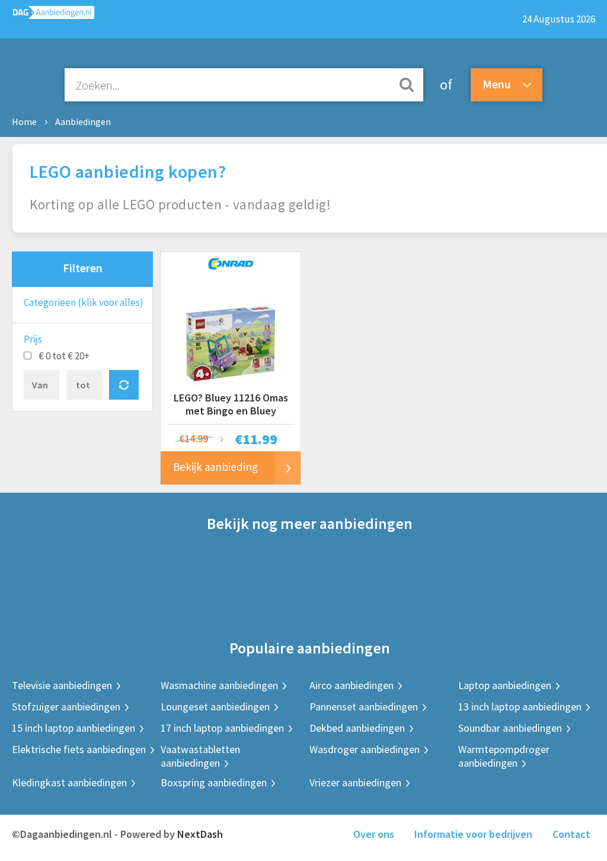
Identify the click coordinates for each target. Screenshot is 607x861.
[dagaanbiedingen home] (47, 15)
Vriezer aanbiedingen (355, 782)
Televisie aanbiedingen (62, 685)
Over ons (373, 834)
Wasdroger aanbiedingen (364, 749)
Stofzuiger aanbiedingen (66, 706)
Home (24, 121)
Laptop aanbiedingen (504, 685)
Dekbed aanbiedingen (357, 728)
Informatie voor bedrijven (473, 834)
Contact (571, 834)
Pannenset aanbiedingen (363, 706)
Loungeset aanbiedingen (215, 706)
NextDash (200, 834)
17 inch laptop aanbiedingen (222, 728)
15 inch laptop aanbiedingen (73, 728)
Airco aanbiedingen (351, 685)
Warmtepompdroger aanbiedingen (504, 756)
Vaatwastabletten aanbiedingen (200, 756)
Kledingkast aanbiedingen (69, 782)
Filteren (83, 267)
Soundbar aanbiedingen (510, 728)
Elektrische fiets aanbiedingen (79, 749)
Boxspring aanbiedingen (214, 782)
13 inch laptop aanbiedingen (520, 706)
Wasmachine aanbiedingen (219, 685)
